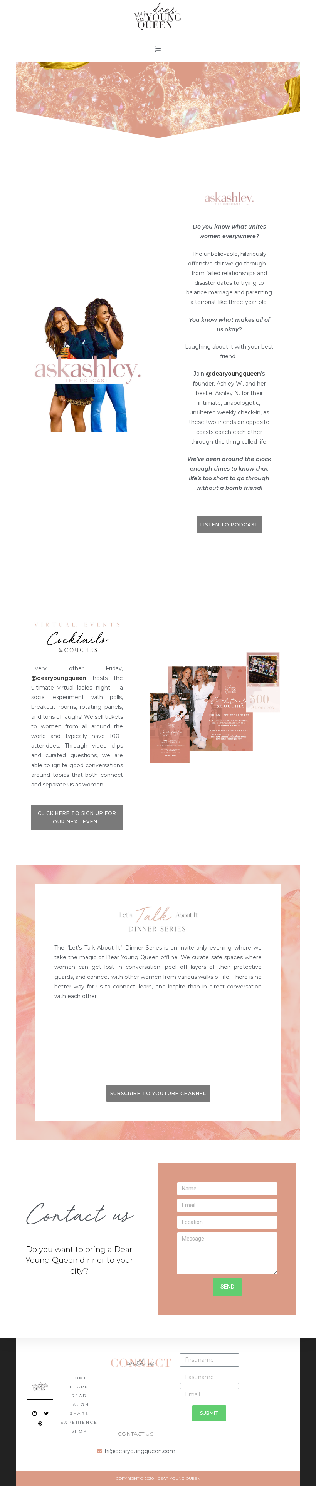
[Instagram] (34, 1413)
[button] (229, 524)
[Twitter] (46, 1413)
